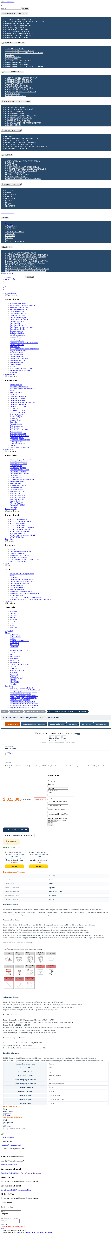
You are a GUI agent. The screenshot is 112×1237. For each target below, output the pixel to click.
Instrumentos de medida (17, 148)
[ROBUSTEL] (10, 756)
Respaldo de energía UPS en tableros (22, 707)
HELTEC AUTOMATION (14, 242)
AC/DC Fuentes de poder (16, 107)
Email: (50, 793)
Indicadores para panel (17, 335)
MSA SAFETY (15, 658)
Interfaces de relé (15, 337)
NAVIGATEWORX (17, 670)
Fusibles (9, 136)
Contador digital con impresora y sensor (25, 257)
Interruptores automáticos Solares (23, 179)
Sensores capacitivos (17, 356)
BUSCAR (25, 8)
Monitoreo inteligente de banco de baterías (27, 269)
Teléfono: (51, 788)
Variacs (12, 366)
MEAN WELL (15, 656)
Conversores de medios (16, 90)
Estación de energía (15, 173)
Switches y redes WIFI (17, 491)
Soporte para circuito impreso (20, 440)
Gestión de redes (15, 483)
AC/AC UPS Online (13, 125)
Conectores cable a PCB (18, 404)
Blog (29, 1190)
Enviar (50, 823)
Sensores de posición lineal (19, 358)
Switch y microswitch (17, 444)
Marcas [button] (7, 633)
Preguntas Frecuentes (33, 1173)
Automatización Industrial (18, 82)
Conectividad (17, 711)
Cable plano (11, 59)
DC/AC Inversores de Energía (19, 117)
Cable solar (11, 165)
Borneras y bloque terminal (19, 23)
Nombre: (51, 784)
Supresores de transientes (18, 144)
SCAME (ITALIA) (16, 678)
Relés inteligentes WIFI (18, 434)
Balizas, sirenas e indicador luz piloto (24, 21)
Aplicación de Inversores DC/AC (20, 253)
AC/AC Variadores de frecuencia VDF (23, 123)
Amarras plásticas (14, 49)
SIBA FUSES (14, 682)
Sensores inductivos (16, 362)
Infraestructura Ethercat (18, 485)
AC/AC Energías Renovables (18, 119)
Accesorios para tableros (18, 20)
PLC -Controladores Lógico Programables (24, 349)
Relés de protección (16, 354)
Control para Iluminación (18, 325)
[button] (10, 293)
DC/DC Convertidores (15, 113)
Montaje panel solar (16, 595)
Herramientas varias (16, 414)
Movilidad (10, 198)
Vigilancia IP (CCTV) (17, 505)
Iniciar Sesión (10, 279)
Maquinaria (13, 372)
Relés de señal (14, 428)
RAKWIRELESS (16, 672)
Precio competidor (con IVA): (58, 814)
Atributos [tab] (86, 724)
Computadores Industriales (19, 33)
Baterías (9, 55)
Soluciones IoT (15, 493)
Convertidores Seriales (17, 329)
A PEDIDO (9, 631)
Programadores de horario (18, 351)
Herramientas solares (16, 177)
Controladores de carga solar (21, 171)
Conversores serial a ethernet (20, 92)
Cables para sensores (16, 27)
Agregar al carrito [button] (16, 830)
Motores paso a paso (17, 345)
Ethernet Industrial (15, 96)
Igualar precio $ (40, 799)
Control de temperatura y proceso (21, 327)
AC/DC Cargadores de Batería (19, 109)
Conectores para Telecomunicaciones (24, 66)
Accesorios (10, 190)
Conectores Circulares (17, 63)
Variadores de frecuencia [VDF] (21, 368)
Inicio (4, 711)
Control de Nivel (15, 323)
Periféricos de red (16, 487)
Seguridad (10, 206)
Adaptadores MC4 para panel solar (22, 161)
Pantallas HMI (15, 347)
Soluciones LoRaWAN (18, 495)
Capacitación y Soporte (16, 29)
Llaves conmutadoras (17, 341)
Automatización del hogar (18, 80)
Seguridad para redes (17, 499)
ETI (6, 240)
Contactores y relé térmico (19, 35)
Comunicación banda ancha (19, 88)
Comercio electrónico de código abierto (38, 1232)
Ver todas (8, 224)
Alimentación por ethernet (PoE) (21, 78)
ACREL (8, 230)
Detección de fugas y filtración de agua (25, 263)
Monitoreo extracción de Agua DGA (23, 267)
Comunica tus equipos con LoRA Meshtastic (26, 255)
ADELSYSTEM (11, 226)
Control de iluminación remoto (21, 259)
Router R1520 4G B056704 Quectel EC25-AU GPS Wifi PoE (68, 711)
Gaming (9, 196)
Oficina (8, 200)
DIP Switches (14, 408)
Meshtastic (13, 507)
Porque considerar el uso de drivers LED (25, 271)
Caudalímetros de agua (17, 31)
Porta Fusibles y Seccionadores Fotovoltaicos (25, 597)
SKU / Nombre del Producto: (58, 801)
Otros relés (13, 422)
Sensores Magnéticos (17, 438)
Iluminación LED (16, 416)
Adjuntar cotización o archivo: (58, 818)
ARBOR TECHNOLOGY (14, 232)
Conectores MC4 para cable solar (22, 167)
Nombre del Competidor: (56, 810)
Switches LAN (15, 501)
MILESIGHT (14, 662)
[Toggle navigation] (14, 2)
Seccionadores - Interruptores (20, 370)
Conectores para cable (16, 64)
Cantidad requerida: (54, 805)
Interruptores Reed (16, 418)
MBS (11, 654)
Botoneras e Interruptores (18, 25)
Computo (9, 192)
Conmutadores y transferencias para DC (25, 169)
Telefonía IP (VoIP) (16, 503)
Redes (8, 204)
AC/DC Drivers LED (14, 111)
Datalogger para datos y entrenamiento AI (26, 261)
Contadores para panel (16, 37)
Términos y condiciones (9, 1165)
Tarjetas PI (13, 445)
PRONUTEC (14, 666)
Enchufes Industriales (16, 140)
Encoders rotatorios (16, 331)
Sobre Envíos (21, 1173)
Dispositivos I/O (12, 94)
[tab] (12, 724)
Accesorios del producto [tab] (34, 724)
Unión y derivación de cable (19, 447)
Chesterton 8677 (9, 1137)
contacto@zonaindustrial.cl (11, 1145)
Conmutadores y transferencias (21, 138)
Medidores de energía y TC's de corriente (24, 343)
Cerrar (50, 825)
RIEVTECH (14, 674)
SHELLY (13, 680)
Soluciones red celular (17, 497)
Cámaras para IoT (14, 84)
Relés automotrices (16, 426)
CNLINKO (9, 238)
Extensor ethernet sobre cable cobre (22, 479)
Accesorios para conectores (19, 51)
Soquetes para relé (16, 442)
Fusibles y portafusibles (18, 412)
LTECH (12, 652)
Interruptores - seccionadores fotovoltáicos (24, 593)
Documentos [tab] (101, 724)
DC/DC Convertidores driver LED (21, 115)
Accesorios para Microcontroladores (24, 53)
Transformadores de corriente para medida (27, 146)
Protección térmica (16, 424)
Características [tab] (57, 724)
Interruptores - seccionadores (20, 142)
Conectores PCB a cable (18, 406)
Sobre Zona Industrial (8, 1173)
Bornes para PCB (13, 57)
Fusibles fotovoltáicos (17, 175)
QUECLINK (14, 668)
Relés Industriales (16, 432)
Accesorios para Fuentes (17, 121)
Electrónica (11, 194)
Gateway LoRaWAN (17, 481)
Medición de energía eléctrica (20, 265)
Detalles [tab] (73, 724)
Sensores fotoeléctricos (17, 360)
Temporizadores (15, 364)
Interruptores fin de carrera (19, 339)
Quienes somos (21, 1190)
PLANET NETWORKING (19, 664)
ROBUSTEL (14, 676)
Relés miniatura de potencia (19, 436)
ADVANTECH (10, 228)
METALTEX (14, 660)
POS (7, 202)
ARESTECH (10, 234)
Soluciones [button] (9, 686)
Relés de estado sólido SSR (19, 430)
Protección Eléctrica (16, 353)
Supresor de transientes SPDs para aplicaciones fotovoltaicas (30, 599)
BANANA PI (10, 236)
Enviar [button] (3, 1228)
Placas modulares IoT (17, 489)
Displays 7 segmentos (17, 410)
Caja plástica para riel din (18, 61)
